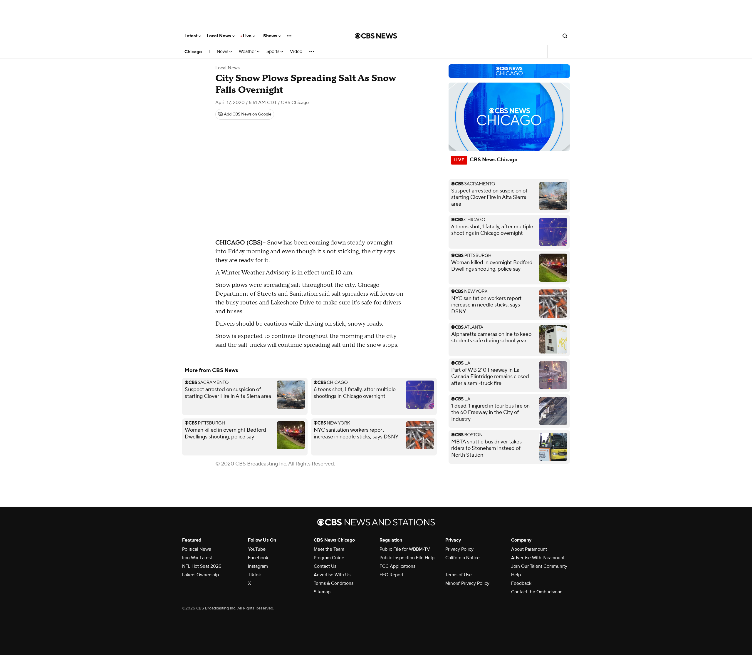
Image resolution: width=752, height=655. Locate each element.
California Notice (462, 557)
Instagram (258, 566)
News (223, 51)
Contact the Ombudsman (537, 591)
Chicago (193, 52)
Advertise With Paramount (538, 557)
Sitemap (322, 591)
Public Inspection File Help (407, 557)
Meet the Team (329, 549)
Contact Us (325, 566)
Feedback (521, 583)
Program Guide (329, 557)
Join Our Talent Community (539, 566)
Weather (248, 51)
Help (516, 574)
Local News (219, 35)
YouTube (257, 549)
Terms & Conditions (333, 583)
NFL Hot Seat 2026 (201, 566)
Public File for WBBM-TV (405, 549)
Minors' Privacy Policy (467, 583)
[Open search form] (565, 35)
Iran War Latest (197, 557)
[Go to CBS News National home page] (376, 36)
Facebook (258, 557)
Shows (270, 35)
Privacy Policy (459, 549)
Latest (191, 35)
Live (248, 36)
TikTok (254, 574)
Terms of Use (458, 574)
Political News (196, 549)
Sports (273, 51)
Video (296, 51)
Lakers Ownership (200, 574)
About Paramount (529, 549)
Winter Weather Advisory (255, 273)
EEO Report (391, 574)
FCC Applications (397, 566)
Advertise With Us (332, 574)
